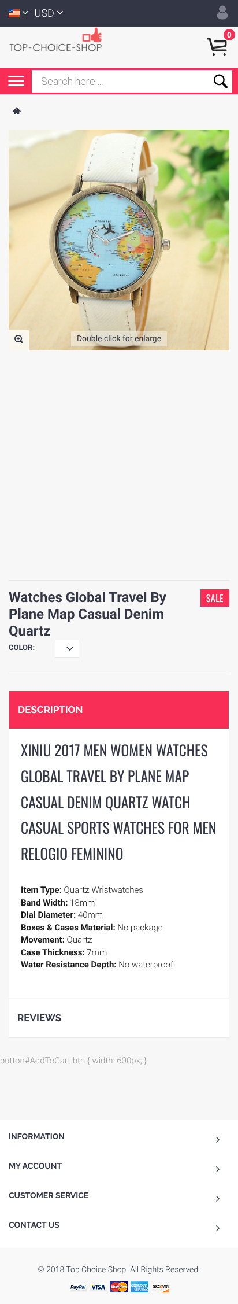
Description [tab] (50, 709)
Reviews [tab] (39, 1018)
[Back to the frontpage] (16, 112)
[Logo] (61, 39)
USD (44, 14)
